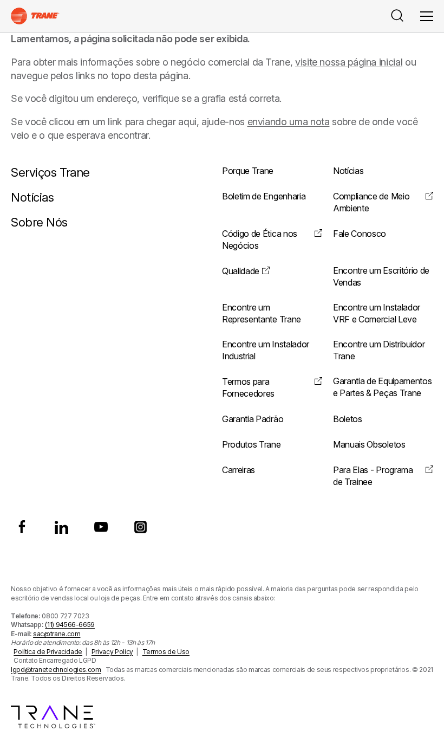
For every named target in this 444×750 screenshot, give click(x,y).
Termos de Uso (166, 652)
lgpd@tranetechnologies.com (56, 669)
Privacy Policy (112, 652)
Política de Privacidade (48, 652)
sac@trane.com (56, 634)
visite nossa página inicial (348, 62)
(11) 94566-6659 (70, 624)
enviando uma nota (288, 121)
